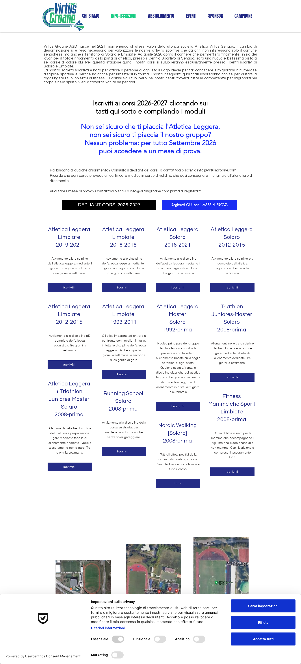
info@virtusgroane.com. (217, 170)
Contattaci (104, 191)
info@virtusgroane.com (149, 191)
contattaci (172, 170)
